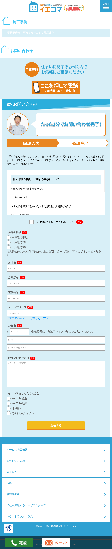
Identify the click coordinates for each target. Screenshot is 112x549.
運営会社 (40, 526)
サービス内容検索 (17, 449)
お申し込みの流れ (17, 460)
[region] (56, 192)
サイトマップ (70, 526)
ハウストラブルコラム (20, 516)
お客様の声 (13, 494)
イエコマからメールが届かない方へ (28, 318)
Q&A (9, 483)
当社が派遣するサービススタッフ (26, 505)
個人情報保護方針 (54, 526)
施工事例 (12, 471)
